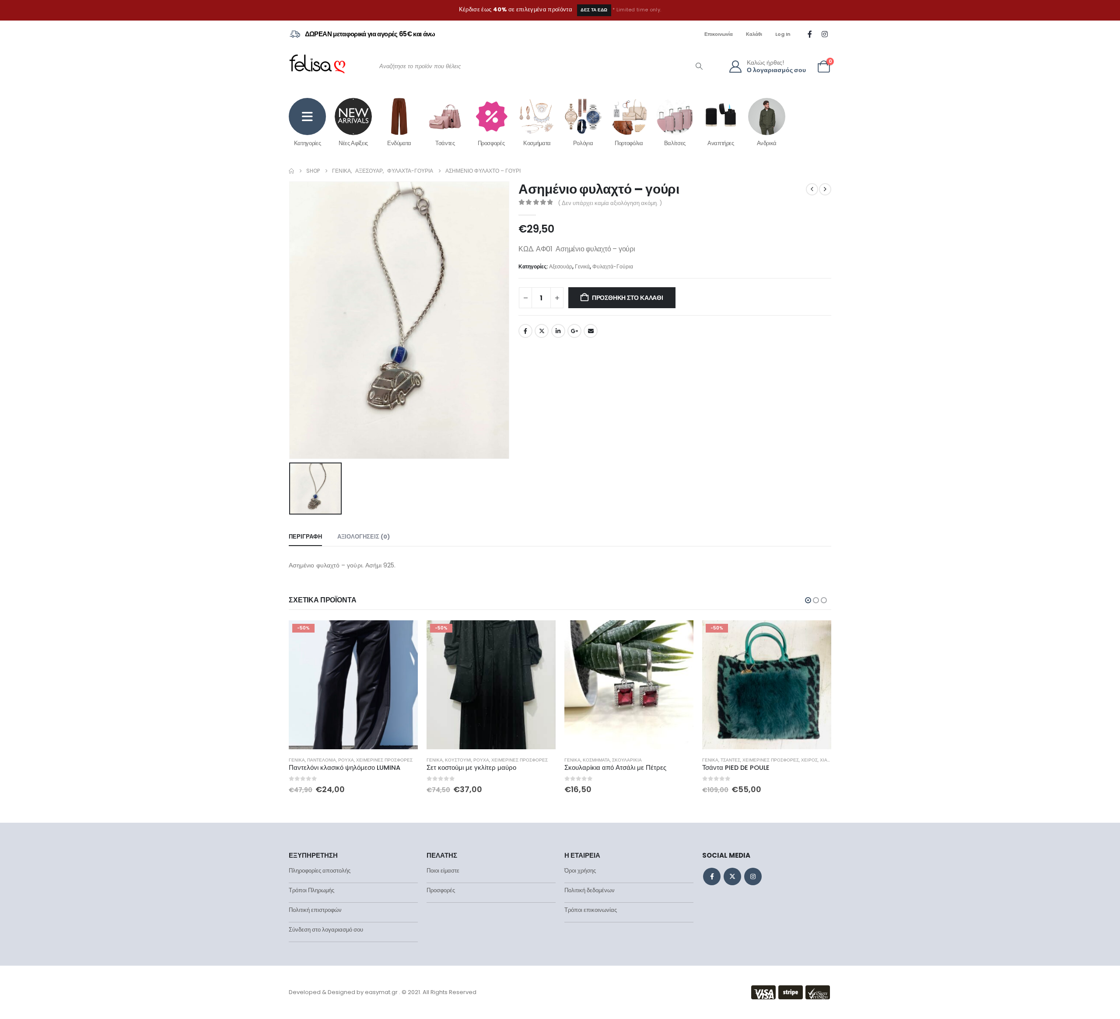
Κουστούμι (320, 760)
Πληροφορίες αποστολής (319, 870)
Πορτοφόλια (629, 142)
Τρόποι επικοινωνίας (590, 910)
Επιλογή (541, 635)
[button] (808, 600)
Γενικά (582, 266)
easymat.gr (381, 992)
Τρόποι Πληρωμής (311, 890)
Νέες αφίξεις (353, 142)
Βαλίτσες (675, 142)
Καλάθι (754, 34)
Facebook (525, 331)
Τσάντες (445, 142)
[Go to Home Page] (291, 171)
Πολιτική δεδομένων (589, 890)
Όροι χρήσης (580, 870)
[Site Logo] (317, 66)
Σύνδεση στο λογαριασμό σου (326, 929)
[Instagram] (825, 34)
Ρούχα (343, 760)
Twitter (542, 331)
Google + (574, 331)
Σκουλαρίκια (489, 760)
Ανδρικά (767, 142)
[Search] (699, 66)
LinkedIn (558, 331)
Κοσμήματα (537, 142)
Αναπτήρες (720, 142)
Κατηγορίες (307, 142)
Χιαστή (690, 760)
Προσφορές (491, 142)
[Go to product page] (491, 684)
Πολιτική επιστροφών (315, 910)
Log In (783, 34)
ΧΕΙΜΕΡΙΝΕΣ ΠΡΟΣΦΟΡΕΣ (382, 760)
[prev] (812, 189)
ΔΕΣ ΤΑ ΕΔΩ (594, 10)
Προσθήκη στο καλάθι (627, 297)
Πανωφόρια (734, 760)
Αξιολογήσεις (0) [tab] (363, 536)
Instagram (753, 876)
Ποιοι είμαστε (443, 870)
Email (591, 331)
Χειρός (671, 760)
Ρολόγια (583, 142)
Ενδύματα (399, 142)
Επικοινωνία (718, 34)
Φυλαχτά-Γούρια (612, 266)
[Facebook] (810, 34)
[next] (825, 189)
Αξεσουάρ (560, 266)
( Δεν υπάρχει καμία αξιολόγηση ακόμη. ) (610, 203)
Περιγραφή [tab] (305, 536)
